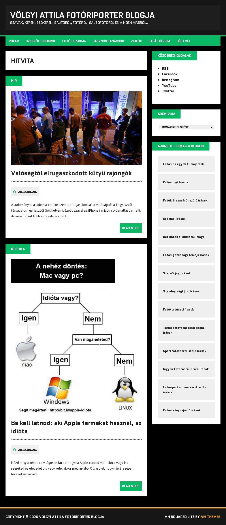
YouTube (169, 85)
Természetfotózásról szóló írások (183, 330)
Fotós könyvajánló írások (182, 410)
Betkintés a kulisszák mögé (184, 237)
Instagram (170, 79)
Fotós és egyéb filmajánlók (183, 164)
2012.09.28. (27, 192)
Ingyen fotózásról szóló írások (186, 369)
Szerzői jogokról (41, 41)
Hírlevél (183, 41)
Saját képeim (159, 41)
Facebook (170, 74)
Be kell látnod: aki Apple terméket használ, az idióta (76, 426)
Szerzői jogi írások (177, 273)
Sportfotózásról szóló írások (184, 351)
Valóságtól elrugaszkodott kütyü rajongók (71, 173)
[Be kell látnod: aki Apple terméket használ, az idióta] (76, 411)
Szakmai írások (174, 218)
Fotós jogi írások (175, 182)
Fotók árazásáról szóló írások (185, 200)
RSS (165, 68)
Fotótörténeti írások (178, 309)
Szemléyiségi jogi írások (181, 291)
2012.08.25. (27, 450)
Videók (136, 41)
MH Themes (210, 516)
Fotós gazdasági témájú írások (186, 255)
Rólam (14, 41)
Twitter (168, 91)
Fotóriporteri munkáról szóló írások (184, 389)
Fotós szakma (74, 41)
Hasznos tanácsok (108, 41)
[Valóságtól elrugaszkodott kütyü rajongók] (76, 161)
